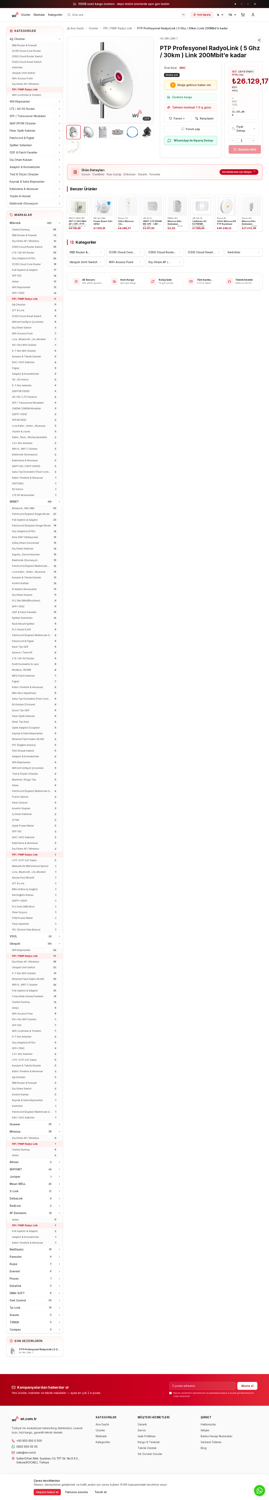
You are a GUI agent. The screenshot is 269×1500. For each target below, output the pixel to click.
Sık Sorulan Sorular (150, 1454)
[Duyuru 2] (241, 4)
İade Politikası (147, 1436)
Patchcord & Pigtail (22, 138)
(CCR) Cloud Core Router (26, 50)
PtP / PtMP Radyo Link (25, 89)
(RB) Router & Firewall (24, 45)
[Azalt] (233, 140)
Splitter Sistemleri (21, 145)
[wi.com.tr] (15, 14)
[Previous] (73, 79)
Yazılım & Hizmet (20, 196)
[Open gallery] (110, 80)
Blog (204, 1448)
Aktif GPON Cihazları (23, 123)
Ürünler (26, 14)
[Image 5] (132, 132)
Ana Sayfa (102, 1424)
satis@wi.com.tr (26, 1452)
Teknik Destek (147, 1448)
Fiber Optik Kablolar (22, 130)
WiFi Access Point (22, 78)
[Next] (147, 79)
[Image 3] (102, 132)
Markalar (39, 14)
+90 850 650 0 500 (29, 1440)
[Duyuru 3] (248, 4)
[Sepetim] (242, 14)
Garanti (142, 1424)
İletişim (205, 1430)
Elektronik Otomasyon (24, 203)
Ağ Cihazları (17, 39)
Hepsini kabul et (47, 1492)
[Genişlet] (59, 101)
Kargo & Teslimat (149, 1442)
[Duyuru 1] (235, 4)
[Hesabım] (253, 14)
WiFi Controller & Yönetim (26, 94)
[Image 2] (88, 132)
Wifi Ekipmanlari (20, 101)
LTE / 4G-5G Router (22, 108)
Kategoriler (55, 14)
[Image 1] (73, 132)
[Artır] (253, 140)
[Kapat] (255, 4)
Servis (142, 1430)
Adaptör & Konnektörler (25, 167)
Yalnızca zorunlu (76, 1492)
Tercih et (101, 1492)
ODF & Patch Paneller (23, 152)
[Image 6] (147, 132)
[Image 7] (73, 147)
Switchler (17, 67)
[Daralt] (59, 39)
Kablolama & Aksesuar (24, 189)
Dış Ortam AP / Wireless (25, 83)
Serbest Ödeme (211, 1442)
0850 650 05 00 (27, 1446)
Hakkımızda (208, 1424)
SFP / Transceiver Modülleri (28, 116)
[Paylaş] (259, 40)
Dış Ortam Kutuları (21, 159)
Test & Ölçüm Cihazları (24, 174)
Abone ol (247, 1385)
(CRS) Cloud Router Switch (27, 56)
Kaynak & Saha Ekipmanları (27, 181)
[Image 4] (117, 132)
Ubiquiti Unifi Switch (23, 72)
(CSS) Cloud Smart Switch (27, 61)
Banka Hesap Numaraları (216, 1436)
